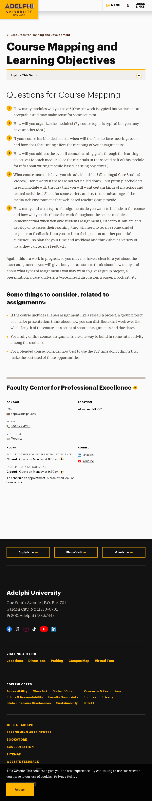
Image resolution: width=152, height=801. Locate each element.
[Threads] (17, 629)
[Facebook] (9, 629)
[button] (113, 5)
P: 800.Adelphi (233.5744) (30, 616)
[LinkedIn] (53, 629)
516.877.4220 (20, 426)
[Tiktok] (34, 629)
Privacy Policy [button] (65, 776)
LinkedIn (88, 454)
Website (16, 438)
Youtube (88, 461)
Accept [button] (20, 789)
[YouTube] (44, 629)
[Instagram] (26, 629)
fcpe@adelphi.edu (23, 414)
